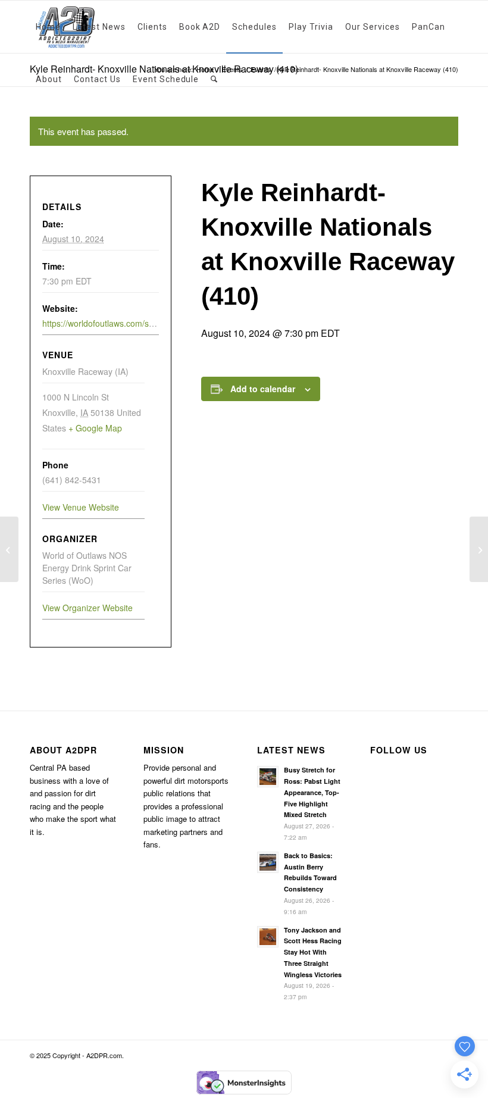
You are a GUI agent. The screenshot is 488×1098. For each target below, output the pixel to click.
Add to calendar (262, 389)
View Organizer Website (87, 608)
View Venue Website (80, 507)
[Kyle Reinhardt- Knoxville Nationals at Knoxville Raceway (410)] (9, 549)
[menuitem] (48, 27)
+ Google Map (95, 428)
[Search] (214, 79)
